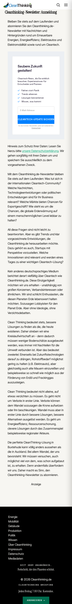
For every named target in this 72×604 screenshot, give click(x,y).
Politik (11, 535)
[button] (58, 5)
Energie (12, 517)
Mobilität (13, 521)
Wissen (12, 540)
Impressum (15, 549)
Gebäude (14, 526)
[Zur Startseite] (17, 5)
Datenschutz (16, 554)
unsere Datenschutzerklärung (40, 151)
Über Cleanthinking (20, 544)
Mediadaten (15, 558)
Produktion (14, 530)
